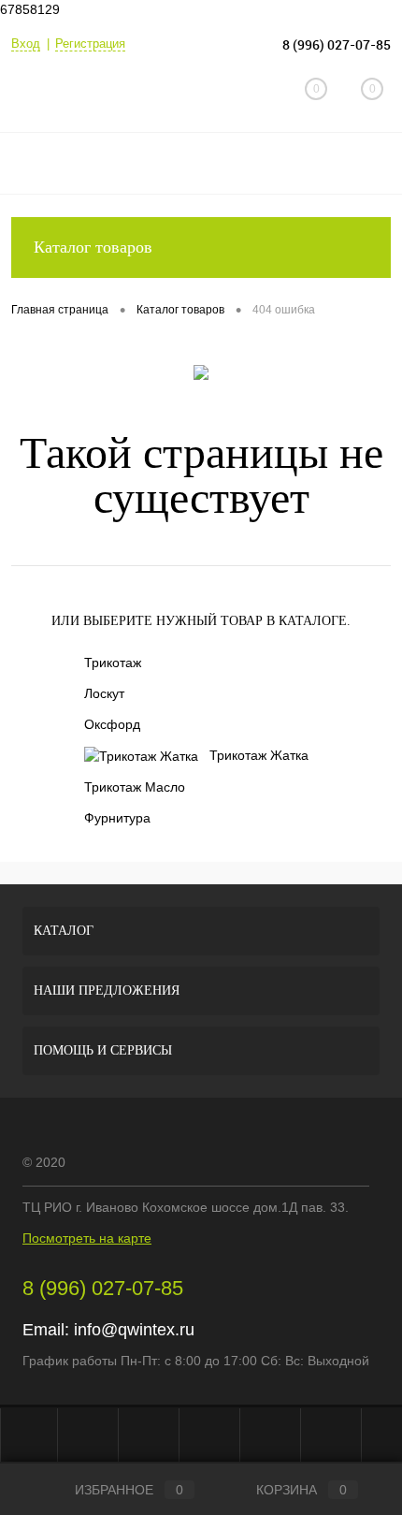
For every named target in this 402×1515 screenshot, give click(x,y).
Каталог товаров (93, 247)
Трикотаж (112, 662)
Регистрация (90, 43)
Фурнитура (117, 817)
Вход (25, 43)
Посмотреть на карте (86, 1238)
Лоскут (104, 693)
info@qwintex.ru (134, 1329)
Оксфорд (112, 724)
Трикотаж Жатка (259, 755)
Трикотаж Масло (134, 786)
